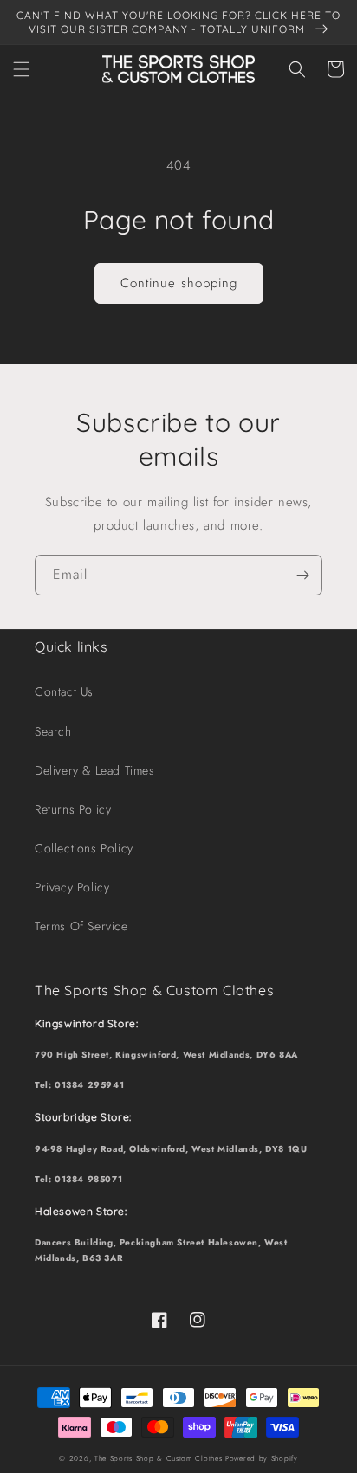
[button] (22, 69)
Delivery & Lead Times (95, 770)
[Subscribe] (302, 575)
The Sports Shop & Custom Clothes (158, 1458)
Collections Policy (84, 848)
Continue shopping (178, 283)
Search (53, 731)
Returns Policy (73, 809)
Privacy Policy (72, 887)
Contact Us (64, 691)
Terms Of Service (81, 926)
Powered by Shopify (261, 1458)
